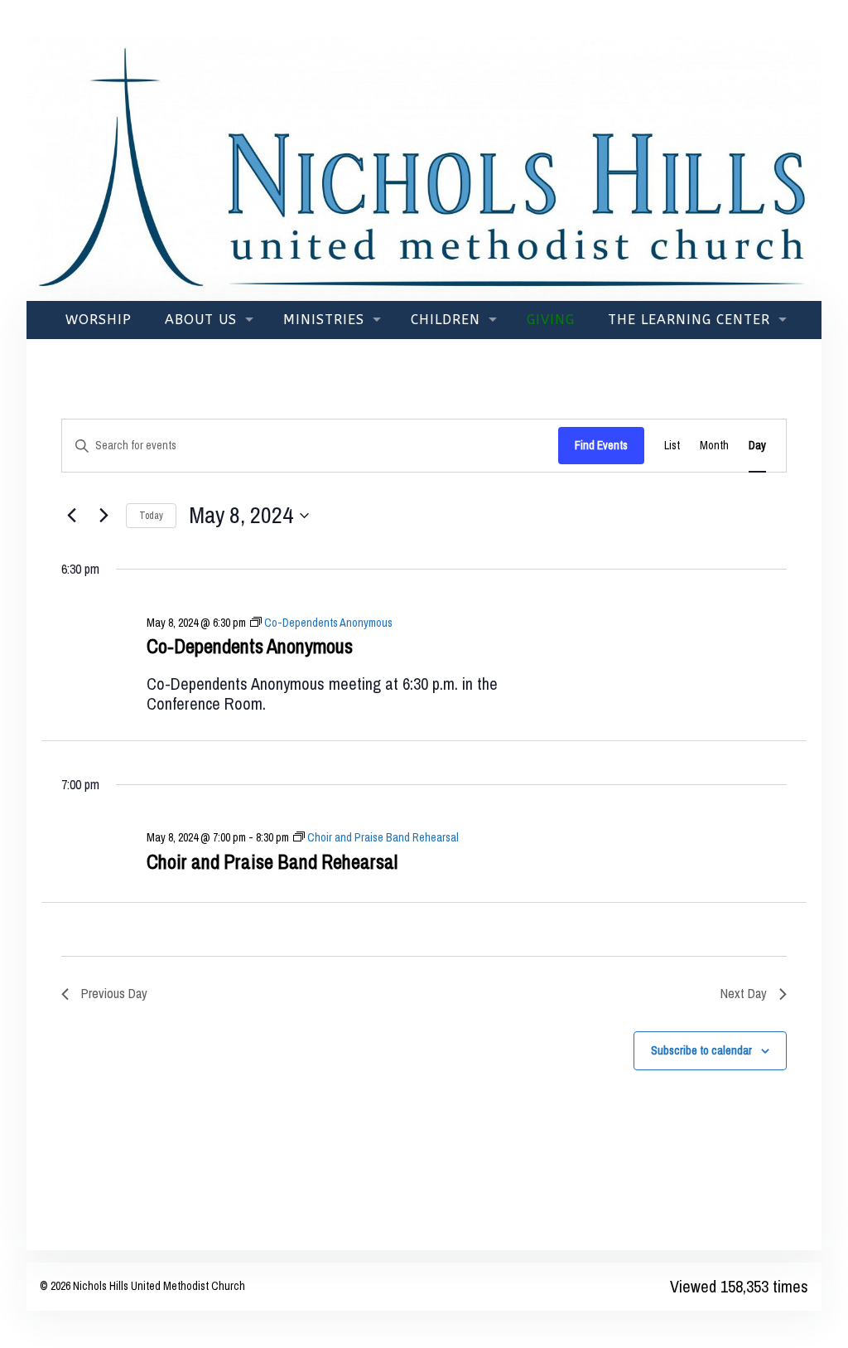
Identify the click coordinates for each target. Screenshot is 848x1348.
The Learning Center (689, 319)
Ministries (323, 319)
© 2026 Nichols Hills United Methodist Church (142, 1285)
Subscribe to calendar (701, 1050)
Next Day (743, 993)
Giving (551, 319)
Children (445, 319)
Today (151, 515)
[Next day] (103, 516)
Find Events (601, 445)
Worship (98, 319)
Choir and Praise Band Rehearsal (272, 861)
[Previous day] (71, 516)
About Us (201, 319)
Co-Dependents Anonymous (250, 646)
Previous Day (114, 993)
